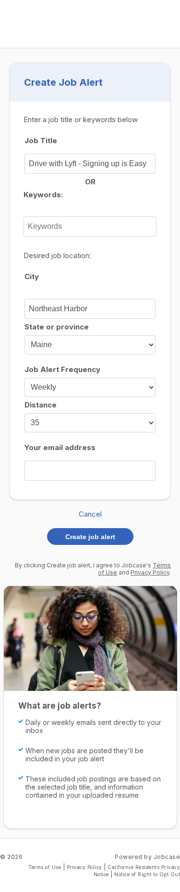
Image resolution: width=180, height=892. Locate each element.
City (31, 276)
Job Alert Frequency (62, 369)
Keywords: (43, 194)
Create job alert (90, 537)
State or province (56, 326)
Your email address (60, 447)
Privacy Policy (150, 572)
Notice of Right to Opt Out (147, 874)
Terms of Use (45, 867)
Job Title (40, 140)
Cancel (90, 514)
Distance (40, 404)
